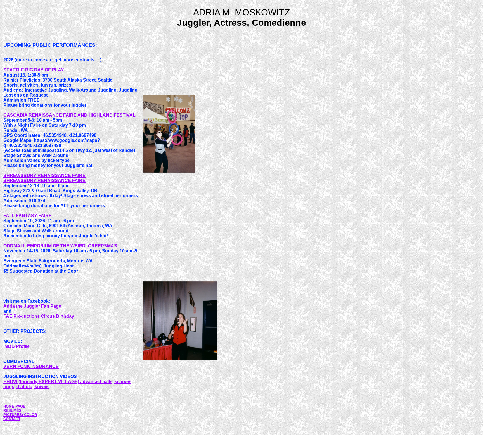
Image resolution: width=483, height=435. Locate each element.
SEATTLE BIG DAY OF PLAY (33, 70)
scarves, (123, 381)
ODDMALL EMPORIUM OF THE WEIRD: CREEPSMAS (60, 245)
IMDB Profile (16, 346)
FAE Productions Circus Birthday (38, 316)
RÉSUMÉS (12, 410)
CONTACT (11, 419)
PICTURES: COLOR (20, 415)
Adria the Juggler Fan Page (32, 306)
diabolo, (25, 386)
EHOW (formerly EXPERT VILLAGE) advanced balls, (59, 381)
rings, (9, 386)
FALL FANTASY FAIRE (27, 215)
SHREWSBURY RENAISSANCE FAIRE (44, 175)
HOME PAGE (14, 406)
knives (42, 386)
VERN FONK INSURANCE (31, 366)
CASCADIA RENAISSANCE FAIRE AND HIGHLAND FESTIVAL (69, 115)
